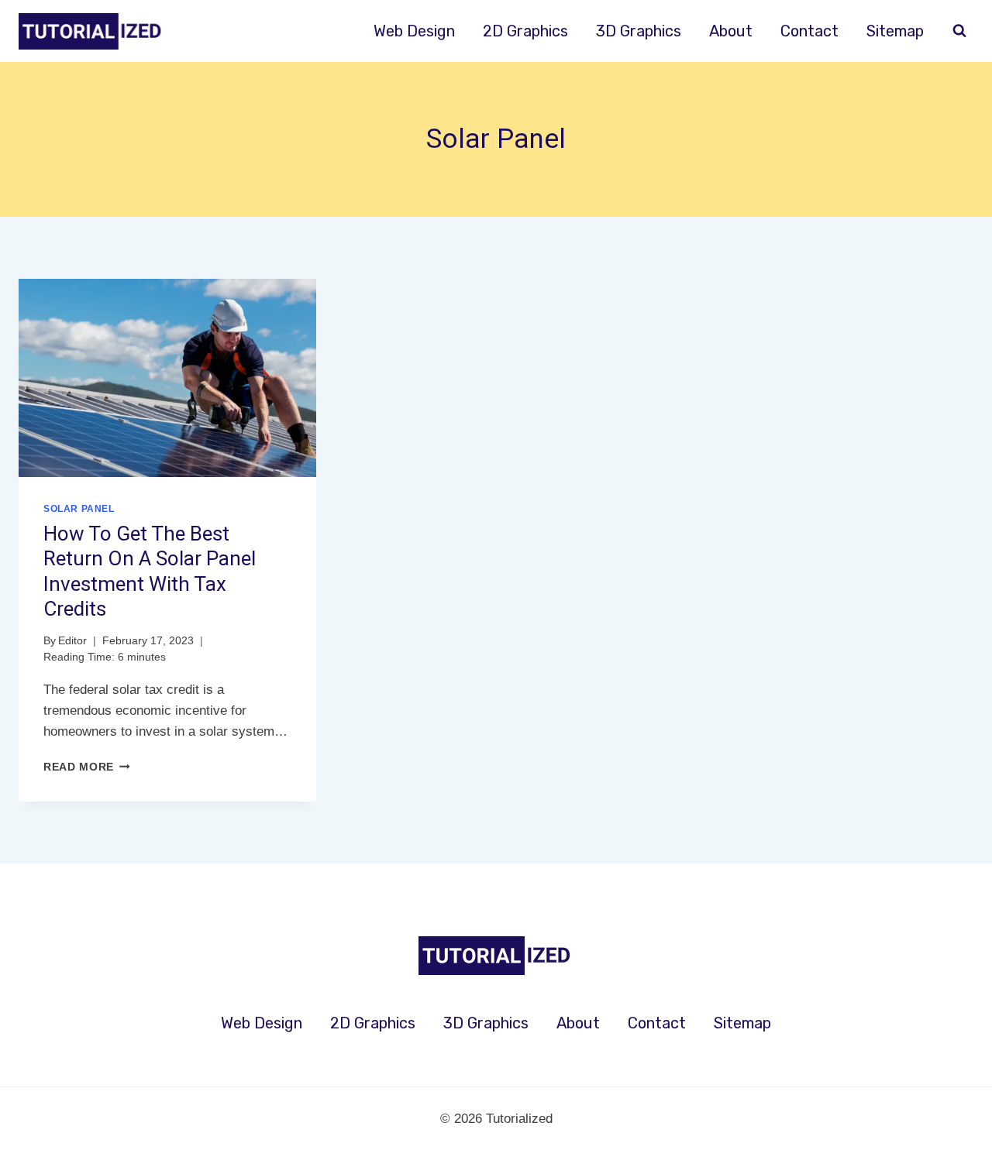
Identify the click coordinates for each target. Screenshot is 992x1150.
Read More (86, 767)
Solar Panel (79, 508)
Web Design (414, 31)
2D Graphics (525, 31)
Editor (72, 641)
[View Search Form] (959, 31)
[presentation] (167, 378)
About (731, 31)
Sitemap (895, 31)
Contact (809, 31)
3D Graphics (638, 31)
